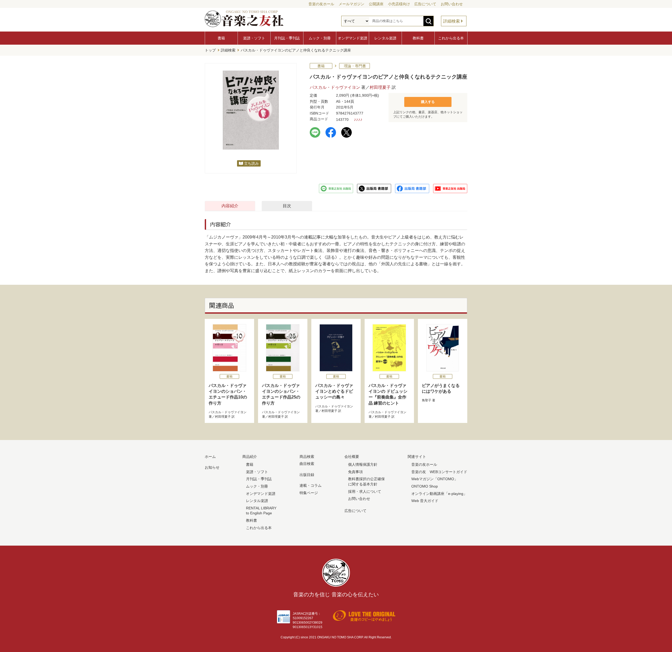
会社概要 (351, 456)
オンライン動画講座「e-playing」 (439, 493)
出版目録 (307, 475)
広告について (425, 4)
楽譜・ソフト (254, 38)
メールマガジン (351, 4)
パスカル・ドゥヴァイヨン (335, 87)
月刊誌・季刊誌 (287, 38)
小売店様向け (399, 4)
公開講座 (376, 4)
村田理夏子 (380, 87)
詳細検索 (451, 21)
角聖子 (426, 400)
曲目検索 (307, 464)
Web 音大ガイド (424, 501)
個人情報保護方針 (362, 464)
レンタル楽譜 (385, 38)
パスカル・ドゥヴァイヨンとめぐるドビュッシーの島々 (334, 391)
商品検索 (307, 456)
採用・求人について (364, 491)
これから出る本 (451, 38)
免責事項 (355, 472)
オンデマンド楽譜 (352, 38)
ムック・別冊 (320, 38)
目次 (287, 206)
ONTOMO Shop (424, 486)
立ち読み (251, 163)
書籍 (221, 38)
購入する (428, 102)
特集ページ (309, 493)
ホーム (210, 456)
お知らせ (212, 467)
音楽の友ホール (321, 4)
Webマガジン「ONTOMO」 (434, 479)
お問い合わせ (452, 4)
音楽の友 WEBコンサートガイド (439, 472)
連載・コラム (311, 485)
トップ (210, 50)
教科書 (418, 38)
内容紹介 (230, 206)
